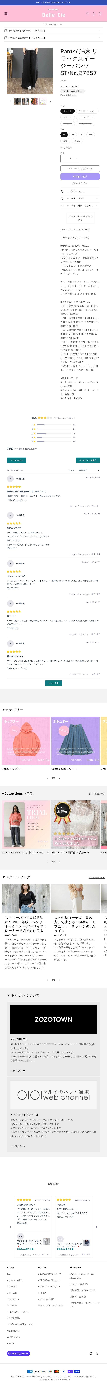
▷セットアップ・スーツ (18, 1311)
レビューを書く (90, 461)
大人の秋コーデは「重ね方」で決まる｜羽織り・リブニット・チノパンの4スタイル (75, 924)
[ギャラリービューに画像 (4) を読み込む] (42, 101)
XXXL (78, 141)
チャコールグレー (88, 111)
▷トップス (12, 1286)
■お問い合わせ (13, 1337)
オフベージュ (86, 118)
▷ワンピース (13, 1299)
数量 (62, 153)
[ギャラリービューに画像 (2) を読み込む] (25, 101)
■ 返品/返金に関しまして (49, 1280)
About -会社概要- (46, 1299)
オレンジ (68, 124)
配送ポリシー (71, 95)
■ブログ (10, 1343)
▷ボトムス (12, 1293)
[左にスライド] (10, 101)
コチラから (16, 1070)
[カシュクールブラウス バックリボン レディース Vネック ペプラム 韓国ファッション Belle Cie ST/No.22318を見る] (86, 1243)
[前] (10, 1227)
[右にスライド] (50, 101)
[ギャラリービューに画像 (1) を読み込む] (17, 101)
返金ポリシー (50, 1377)
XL (91, 135)
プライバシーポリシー (66, 1377)
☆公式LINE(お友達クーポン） (21, 1324)
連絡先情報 (66, 1379)
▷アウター (12, 1305)
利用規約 (42, 1293)
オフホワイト (86, 124)
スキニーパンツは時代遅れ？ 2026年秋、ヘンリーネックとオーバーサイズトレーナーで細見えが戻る (26, 924)
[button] (6, 13)
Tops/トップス (11, 769)
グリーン (68, 118)
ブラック (68, 111)
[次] (96, 1227)
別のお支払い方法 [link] (80, 183)
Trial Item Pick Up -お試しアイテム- (24, 852)
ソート (72, 470)
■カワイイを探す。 (15, 1280)
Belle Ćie (21, 1377)
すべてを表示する (97, 793)
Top (9, 1274)
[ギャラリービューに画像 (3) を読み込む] (34, 101)
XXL (66, 141)
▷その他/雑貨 (13, 1318)
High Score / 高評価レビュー (68, 852)
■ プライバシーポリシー (49, 1286)
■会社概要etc (13, 1330)
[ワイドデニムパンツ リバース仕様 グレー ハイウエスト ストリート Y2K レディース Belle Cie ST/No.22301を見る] (46, 1241)
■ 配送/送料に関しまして (49, 1274)
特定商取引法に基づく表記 (50, 1305)
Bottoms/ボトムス (62, 769)
